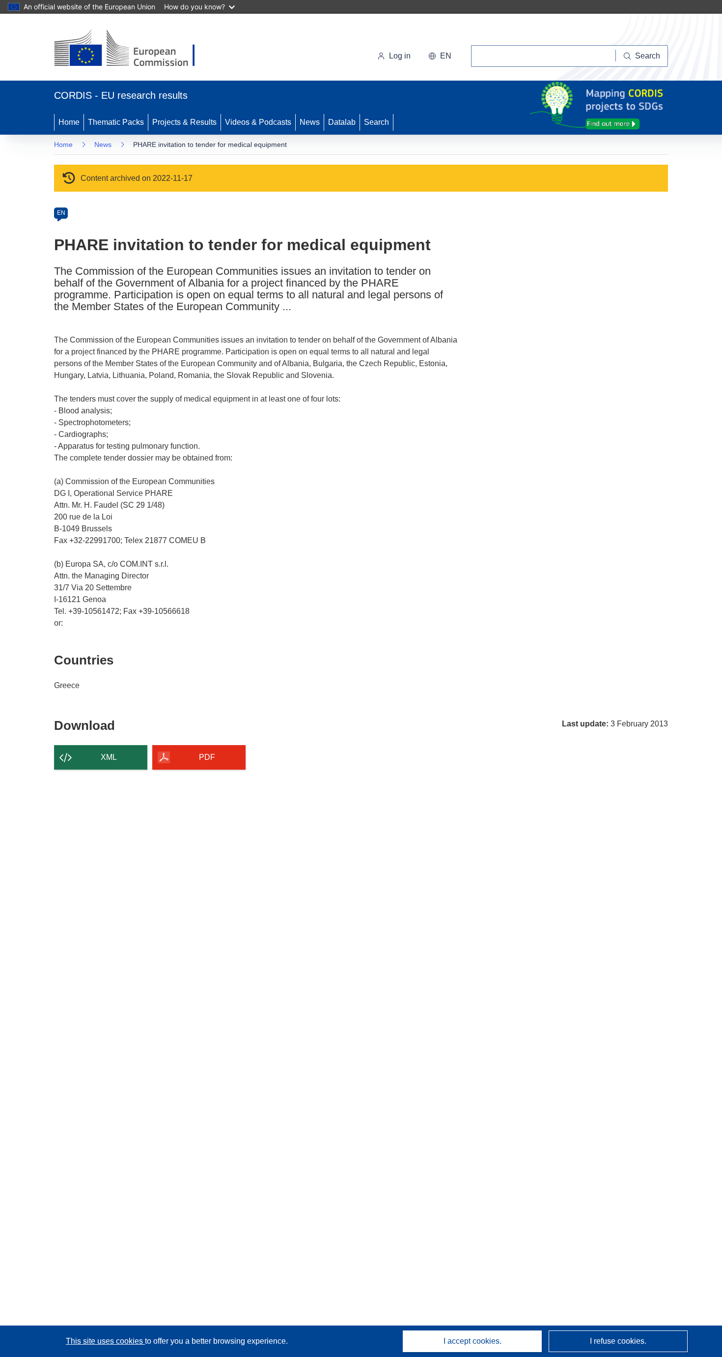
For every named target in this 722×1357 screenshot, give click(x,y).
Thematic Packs (116, 122)
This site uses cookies (105, 1341)
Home (69, 122)
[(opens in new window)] (133, 49)
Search (376, 122)
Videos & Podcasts (258, 122)
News (310, 122)
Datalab (342, 122)
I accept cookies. (472, 1341)
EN (61, 212)
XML (109, 757)
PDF (207, 757)
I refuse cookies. (618, 1341)
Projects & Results (184, 122)
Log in (400, 56)
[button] (439, 56)
